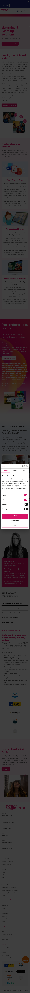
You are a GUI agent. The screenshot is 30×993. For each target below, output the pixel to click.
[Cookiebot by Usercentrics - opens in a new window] (22, 466)
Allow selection (15, 520)
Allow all (15, 515)
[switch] (26, 500)
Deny (15, 525)
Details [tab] (15, 470)
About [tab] (24, 470)
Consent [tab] (5, 470)
